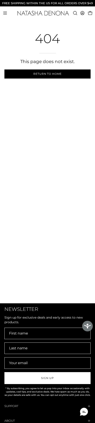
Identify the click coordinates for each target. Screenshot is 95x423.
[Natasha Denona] (47, 13)
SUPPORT (11, 406)
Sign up (47, 378)
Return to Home (47, 73)
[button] (74, 13)
